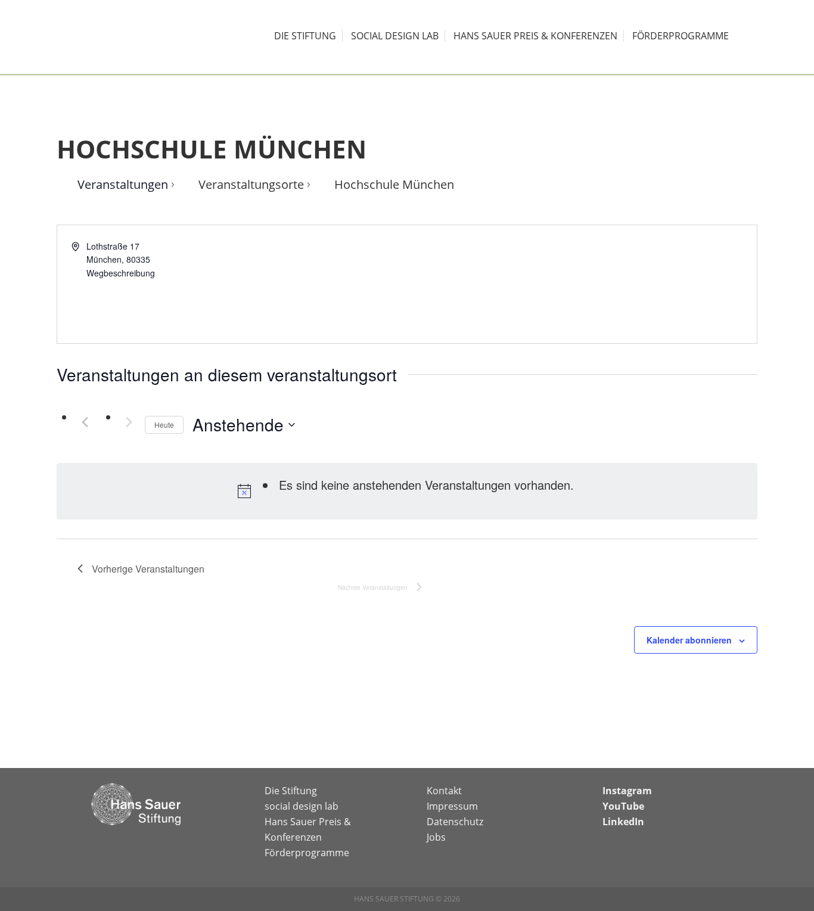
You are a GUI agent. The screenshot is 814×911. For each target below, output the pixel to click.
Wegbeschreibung (120, 273)
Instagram (627, 790)
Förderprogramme (307, 852)
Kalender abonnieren (689, 640)
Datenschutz (455, 821)
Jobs (436, 837)
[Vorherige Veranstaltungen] (84, 422)
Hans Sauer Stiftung (138, 37)
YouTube (623, 806)
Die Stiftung (291, 790)
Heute (164, 424)
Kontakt (444, 790)
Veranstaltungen (122, 184)
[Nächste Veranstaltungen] (129, 422)
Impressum (452, 806)
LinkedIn (623, 821)
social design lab (301, 806)
